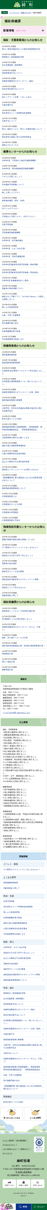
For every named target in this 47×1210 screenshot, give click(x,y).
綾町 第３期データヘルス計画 (15, 638)
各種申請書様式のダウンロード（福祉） (18, 81)
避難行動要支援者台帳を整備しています (18, 540)
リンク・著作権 (8, 1140)
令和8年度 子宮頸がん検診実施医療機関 (19, 160)
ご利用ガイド (24, 1149)
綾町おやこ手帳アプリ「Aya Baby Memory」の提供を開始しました (22, 298)
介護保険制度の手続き (11, 520)
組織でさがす (26, 13)
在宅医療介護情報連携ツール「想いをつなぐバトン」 (22, 382)
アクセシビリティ (9, 1145)
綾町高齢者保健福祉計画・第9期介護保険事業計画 (22, 646)
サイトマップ (7, 1153)
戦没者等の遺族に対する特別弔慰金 (16, 137)
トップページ (14, 13)
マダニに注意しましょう (12, 176)
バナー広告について (10, 1149)
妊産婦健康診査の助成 (11, 331)
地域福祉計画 (7, 654)
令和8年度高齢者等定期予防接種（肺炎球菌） (20, 265)
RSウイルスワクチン (10, 208)
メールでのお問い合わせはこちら (16, 713)
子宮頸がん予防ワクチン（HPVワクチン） (19, 217)
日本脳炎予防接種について (13, 185)
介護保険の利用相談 (10, 512)
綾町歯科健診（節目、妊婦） (14, 201)
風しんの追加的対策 (10, 307)
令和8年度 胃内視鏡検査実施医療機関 (18, 169)
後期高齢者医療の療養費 (12, 400)
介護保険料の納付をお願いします (15, 438)
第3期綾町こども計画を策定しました (17, 619)
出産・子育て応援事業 (11, 315)
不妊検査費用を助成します (13, 339)
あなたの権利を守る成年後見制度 (15, 462)
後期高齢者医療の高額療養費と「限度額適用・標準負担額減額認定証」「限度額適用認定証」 (22, 428)
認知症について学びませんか (14, 587)
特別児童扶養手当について (13, 89)
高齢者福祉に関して (10, 595)
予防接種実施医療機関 (11, 233)
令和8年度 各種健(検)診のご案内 (15, 281)
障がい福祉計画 (8, 662)
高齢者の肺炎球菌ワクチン (13, 288)
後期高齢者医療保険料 (11, 363)
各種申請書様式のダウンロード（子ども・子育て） (21, 628)
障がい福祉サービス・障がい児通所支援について (22, 129)
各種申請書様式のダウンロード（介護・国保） (21, 392)
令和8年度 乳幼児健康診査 (13, 256)
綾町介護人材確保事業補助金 (14, 446)
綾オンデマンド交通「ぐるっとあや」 (17, 97)
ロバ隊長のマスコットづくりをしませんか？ (20, 547)
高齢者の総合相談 (9, 563)
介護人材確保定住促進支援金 (14, 454)
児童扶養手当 (7, 105)
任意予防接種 (7, 224)
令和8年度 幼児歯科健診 (12, 240)
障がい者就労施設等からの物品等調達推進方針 (21, 49)
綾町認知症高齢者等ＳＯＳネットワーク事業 (20, 579)
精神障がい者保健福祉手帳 (13, 57)
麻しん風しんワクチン (11, 192)
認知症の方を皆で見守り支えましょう (17, 556)
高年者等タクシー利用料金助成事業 (16, 113)
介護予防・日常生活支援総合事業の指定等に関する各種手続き (22, 409)
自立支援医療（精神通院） (13, 65)
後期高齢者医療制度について (14, 488)
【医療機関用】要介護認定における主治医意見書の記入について (22, 479)
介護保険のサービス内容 (12, 504)
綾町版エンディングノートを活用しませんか (20, 470)
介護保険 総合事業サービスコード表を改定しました (22, 372)
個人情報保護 (21, 1140)
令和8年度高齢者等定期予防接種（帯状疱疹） (20, 272)
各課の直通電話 (25, 1172)
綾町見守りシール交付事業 (13, 571)
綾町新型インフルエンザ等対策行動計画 (18, 611)
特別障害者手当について (12, 73)
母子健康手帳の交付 (10, 323)
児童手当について (9, 121)
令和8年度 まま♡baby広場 (13, 249)
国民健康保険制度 (9, 355)
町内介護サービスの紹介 (12, 419)
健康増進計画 (7, 670)
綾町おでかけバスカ (10, 145)
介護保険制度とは (9, 496)
